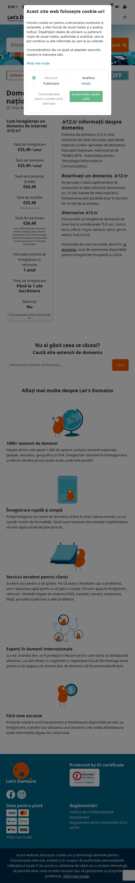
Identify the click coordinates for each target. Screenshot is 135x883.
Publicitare (51, 83)
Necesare (51, 78)
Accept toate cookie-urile (86, 96)
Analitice (88, 78)
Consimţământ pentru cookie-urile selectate (49, 99)
